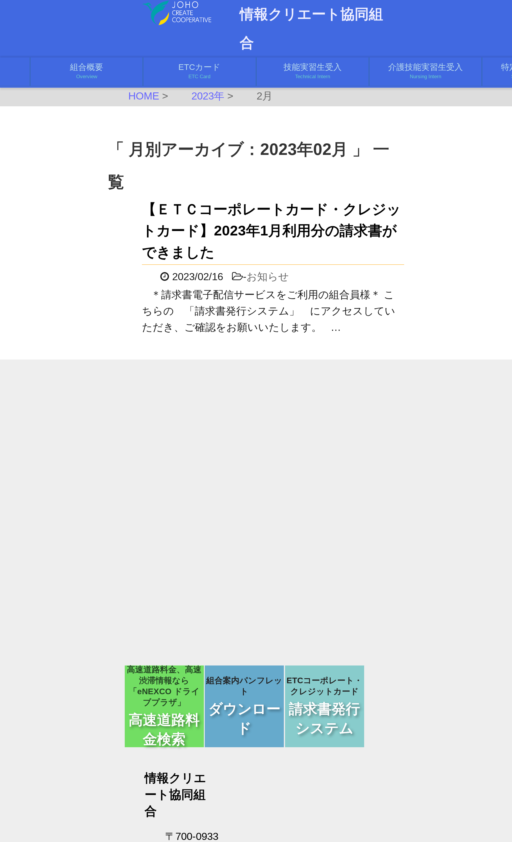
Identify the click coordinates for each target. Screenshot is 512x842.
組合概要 (86, 71)
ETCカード (199, 71)
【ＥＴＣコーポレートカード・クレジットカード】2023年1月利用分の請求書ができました (271, 230)
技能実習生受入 (313, 71)
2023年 (207, 96)
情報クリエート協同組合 (311, 28)
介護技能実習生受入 (425, 71)
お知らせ (268, 276)
